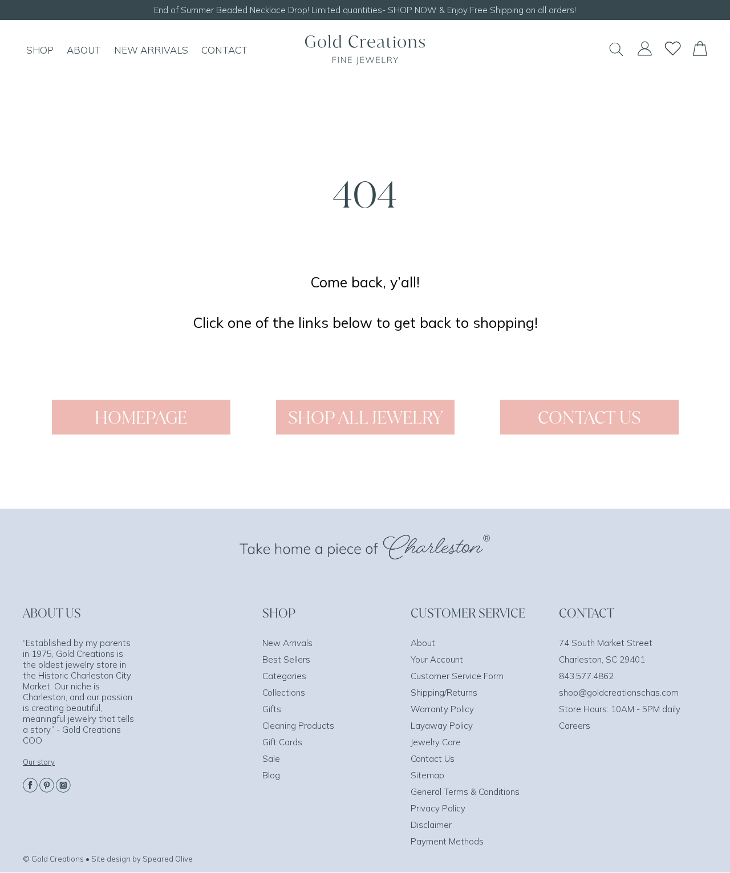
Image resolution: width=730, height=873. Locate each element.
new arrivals (151, 50)
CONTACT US (589, 417)
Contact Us (433, 758)
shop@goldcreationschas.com (619, 692)
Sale (271, 758)
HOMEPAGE (141, 417)
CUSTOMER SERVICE (468, 613)
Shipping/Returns (444, 692)
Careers (574, 725)
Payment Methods (447, 841)
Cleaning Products (298, 725)
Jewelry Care (436, 742)
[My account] (644, 53)
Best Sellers (286, 659)
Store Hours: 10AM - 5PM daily (619, 709)
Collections (283, 692)
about (84, 50)
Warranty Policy (442, 709)
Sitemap (427, 775)
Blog (271, 775)
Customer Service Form (457, 676)
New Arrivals (287, 643)
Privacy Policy (438, 808)
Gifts (271, 709)
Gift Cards (282, 742)
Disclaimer (431, 824)
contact (224, 50)
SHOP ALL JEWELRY (365, 417)
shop (40, 50)
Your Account (437, 659)
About (423, 643)
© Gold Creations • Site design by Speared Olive (108, 858)
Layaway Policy (442, 725)
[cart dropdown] (700, 52)
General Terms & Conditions (465, 791)
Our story (39, 761)
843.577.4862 (586, 676)
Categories (284, 676)
